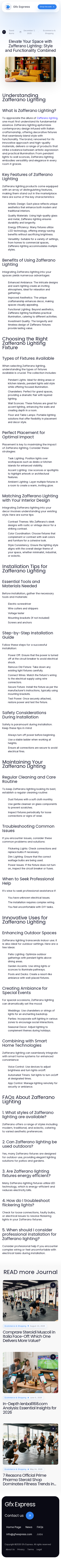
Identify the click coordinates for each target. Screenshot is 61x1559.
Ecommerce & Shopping (49, 31)
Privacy (21, 1549)
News (29, 1527)
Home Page (13, 1527)
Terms (30, 1549)
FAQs (40, 1527)
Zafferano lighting (47, 118)
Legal (39, 1549)
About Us (10, 1549)
